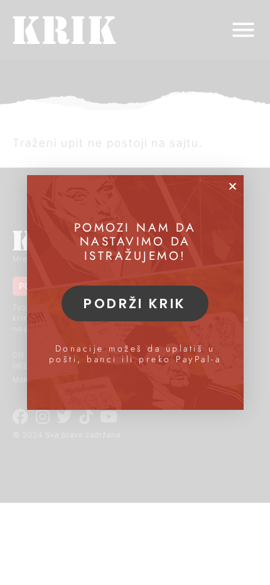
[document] (135, 292)
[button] (232, 186)
